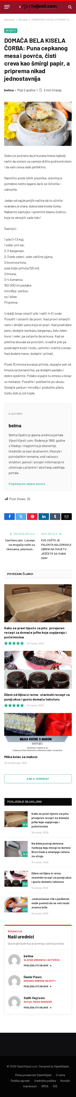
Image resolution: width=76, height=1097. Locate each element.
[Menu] (7, 7)
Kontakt (65, 1080)
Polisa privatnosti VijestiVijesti (33, 1075)
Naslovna (9, 19)
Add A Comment (38, 778)
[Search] (69, 7)
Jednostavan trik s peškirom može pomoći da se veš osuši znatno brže (50, 903)
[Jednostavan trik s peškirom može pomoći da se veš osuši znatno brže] (16, 904)
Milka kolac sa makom (20, 757)
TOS (55, 1086)
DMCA (44, 1086)
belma (9, 90)
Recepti (23, 19)
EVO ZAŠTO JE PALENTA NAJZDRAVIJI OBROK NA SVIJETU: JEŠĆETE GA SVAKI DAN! (56, 549)
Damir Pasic (33, 977)
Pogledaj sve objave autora (27, 483)
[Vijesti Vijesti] (38, 7)
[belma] (14, 960)
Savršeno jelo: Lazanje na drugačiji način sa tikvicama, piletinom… (20, 544)
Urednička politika (45, 1080)
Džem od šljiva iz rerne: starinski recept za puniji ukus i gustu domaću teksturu (51, 877)
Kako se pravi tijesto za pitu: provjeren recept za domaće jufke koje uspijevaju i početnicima (35, 632)
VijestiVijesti (61, 1066)
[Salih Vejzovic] (14, 1002)
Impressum (30, 1086)
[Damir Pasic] (14, 981)
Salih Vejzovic (34, 998)
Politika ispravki (20, 1080)
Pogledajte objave (38, 965)
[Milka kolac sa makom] (38, 732)
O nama (60, 1075)
